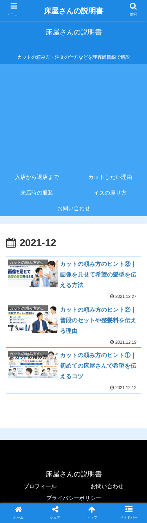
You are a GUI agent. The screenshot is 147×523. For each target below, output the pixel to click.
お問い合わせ (107, 486)
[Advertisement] (73, 116)
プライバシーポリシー (73, 498)
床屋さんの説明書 (73, 11)
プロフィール (40, 486)
